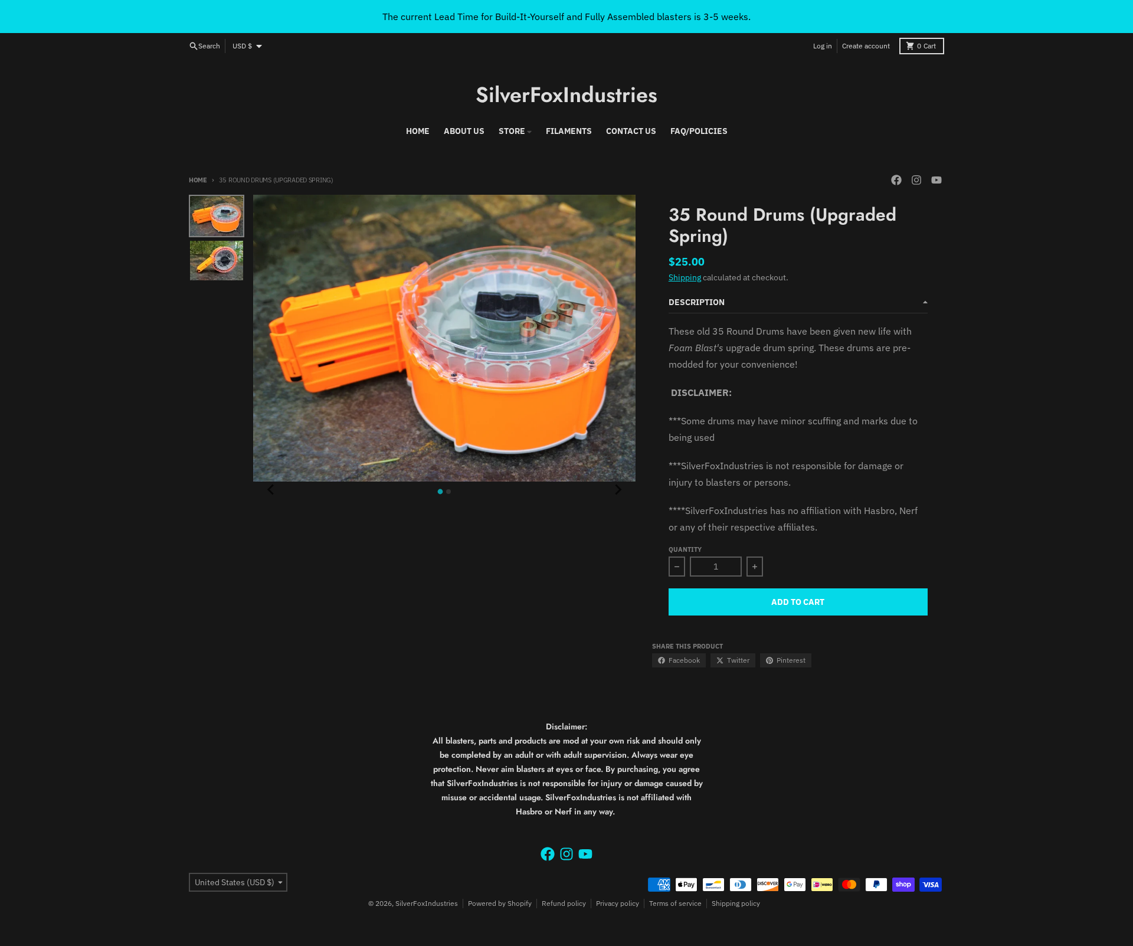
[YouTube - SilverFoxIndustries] (936, 180)
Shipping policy (736, 903)
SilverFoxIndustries (566, 94)
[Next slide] (618, 490)
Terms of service (675, 903)
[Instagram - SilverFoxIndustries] (916, 180)
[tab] (440, 492)
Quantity (685, 549)
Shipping (685, 277)
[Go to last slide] (271, 490)
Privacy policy (617, 903)
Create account (866, 45)
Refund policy (564, 903)
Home (198, 180)
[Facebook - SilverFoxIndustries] (896, 180)
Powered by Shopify (500, 903)
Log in (822, 45)
